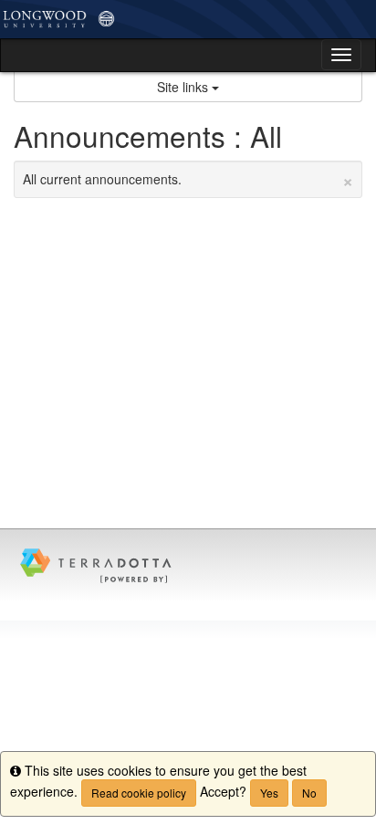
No (309, 792)
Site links (184, 87)
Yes (269, 792)
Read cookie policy (138, 792)
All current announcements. (188, 179)
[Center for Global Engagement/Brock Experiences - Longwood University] (188, 19)
